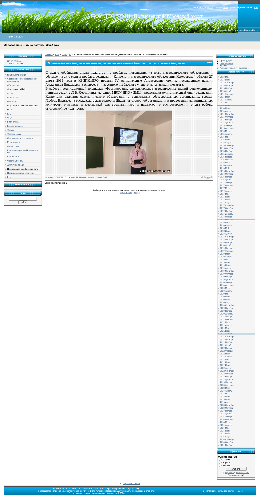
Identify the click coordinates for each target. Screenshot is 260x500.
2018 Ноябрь (226, 242)
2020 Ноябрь (226, 311)
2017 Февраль (227, 185)
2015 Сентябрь (227, 145)
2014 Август (226, 111)
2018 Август (226, 234)
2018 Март (225, 222)
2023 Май (224, 394)
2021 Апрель (226, 325)
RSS (256, 7)
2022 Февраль (227, 351)
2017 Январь (226, 182)
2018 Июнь (225, 231)
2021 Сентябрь (227, 336)
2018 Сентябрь (227, 237)
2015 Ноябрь (226, 151)
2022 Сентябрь (227, 371)
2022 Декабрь (226, 379)
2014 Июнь (225, 105)
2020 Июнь (225, 296)
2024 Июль (225, 433)
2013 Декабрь (226, 91)
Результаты (229, 473)
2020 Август (226, 302)
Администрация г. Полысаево (234, 68)
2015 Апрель (226, 134)
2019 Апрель (226, 257)
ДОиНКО (224, 65)
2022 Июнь (225, 362)
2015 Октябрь (226, 148)
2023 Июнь (225, 396)
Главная (211, 30)
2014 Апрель (226, 100)
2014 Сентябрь (227, 114)
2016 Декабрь (226, 179)
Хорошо (226, 462)
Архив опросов (242, 473)
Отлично (227, 459)
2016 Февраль (227, 159)
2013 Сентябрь (227, 82)
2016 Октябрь (226, 174)
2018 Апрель (226, 225)
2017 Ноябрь (226, 211)
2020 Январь (226, 282)
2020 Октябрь (226, 308)
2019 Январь (226, 248)
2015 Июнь (225, 140)
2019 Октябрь (226, 274)
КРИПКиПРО (226, 61)
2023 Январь (226, 382)
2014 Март (225, 97)
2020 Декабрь (226, 314)
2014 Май (224, 102)
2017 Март (225, 188)
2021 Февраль (227, 319)
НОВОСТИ (12, 61)
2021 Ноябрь (226, 342)
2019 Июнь (225, 262)
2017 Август (226, 202)
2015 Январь (226, 125)
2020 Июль (225, 299)
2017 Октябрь (226, 208)
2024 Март (225, 422)
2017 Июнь (225, 197)
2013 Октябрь (226, 85)
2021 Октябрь (226, 339)
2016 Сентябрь (227, 171)
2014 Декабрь (226, 122)
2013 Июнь (225, 80)
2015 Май (224, 137)
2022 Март (225, 354)
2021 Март (225, 322)
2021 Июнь (225, 331)
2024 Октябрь (226, 442)
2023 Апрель (226, 391)
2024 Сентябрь (227, 439)
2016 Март (225, 162)
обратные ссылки (131, 483)
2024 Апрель (226, 425)
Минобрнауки (226, 63)
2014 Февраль (227, 94)
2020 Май (224, 294)
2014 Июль (225, 108)
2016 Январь (226, 157)
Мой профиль (223, 30)
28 (70, 54)
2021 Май (224, 328)
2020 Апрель (226, 291)
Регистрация (237, 30)
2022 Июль (225, 365)
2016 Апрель (226, 165)
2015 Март (225, 131)
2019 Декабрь (226, 279)
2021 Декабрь (226, 345)
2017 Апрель (226, 191)
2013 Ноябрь (226, 88)
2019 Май (224, 259)
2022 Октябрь (226, 374)
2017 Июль (225, 199)
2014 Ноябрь (226, 120)
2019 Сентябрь (227, 271)
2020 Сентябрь (227, 305)
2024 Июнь (225, 431)
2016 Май (224, 168)
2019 (57, 54)
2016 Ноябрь (226, 177)
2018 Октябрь (226, 239)
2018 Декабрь (226, 245)
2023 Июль (225, 399)
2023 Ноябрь (226, 411)
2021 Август (226, 334)
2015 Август (226, 142)
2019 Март (225, 254)
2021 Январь (226, 316)
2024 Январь (226, 416)
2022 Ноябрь (226, 376)
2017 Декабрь (226, 214)
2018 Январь (226, 217)
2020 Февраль (227, 285)
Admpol (91, 177)
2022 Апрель (226, 356)
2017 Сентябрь (227, 205)
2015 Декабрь (226, 154)
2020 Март (225, 288)
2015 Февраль (227, 128)
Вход (255, 30)
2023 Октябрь (226, 408)
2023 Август (226, 402)
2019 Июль (225, 265)
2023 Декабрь (226, 413)
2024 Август (226, 436)
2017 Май (224, 194)
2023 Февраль (227, 385)
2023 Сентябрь (227, 405)
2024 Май (224, 428)
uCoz (240, 491)
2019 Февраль (227, 251)
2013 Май (224, 77)
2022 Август (226, 368)
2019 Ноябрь (226, 276)
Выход (248, 30)
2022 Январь (226, 348)
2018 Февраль (227, 219)
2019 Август (226, 268)
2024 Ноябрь (226, 445)
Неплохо (227, 465)
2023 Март (225, 388)
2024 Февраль (227, 419)
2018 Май (224, 228)
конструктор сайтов (224, 491)
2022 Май (224, 359)
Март (64, 54)
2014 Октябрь (226, 117)
